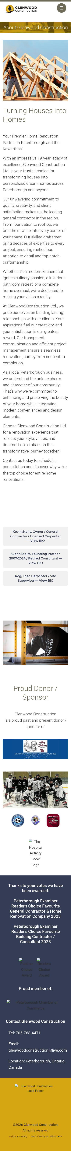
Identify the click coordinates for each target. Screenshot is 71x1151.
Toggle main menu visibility (61, 8)
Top (35, 1146)
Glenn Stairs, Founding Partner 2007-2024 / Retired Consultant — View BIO (35, 558)
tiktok (35, 1109)
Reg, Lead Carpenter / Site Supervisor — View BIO (35, 578)
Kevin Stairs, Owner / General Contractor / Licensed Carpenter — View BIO (35, 536)
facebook (26, 1109)
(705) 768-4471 (49, 10)
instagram (44, 1109)
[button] (21, 9)
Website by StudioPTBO (46, 1136)
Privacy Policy (18, 1136)
